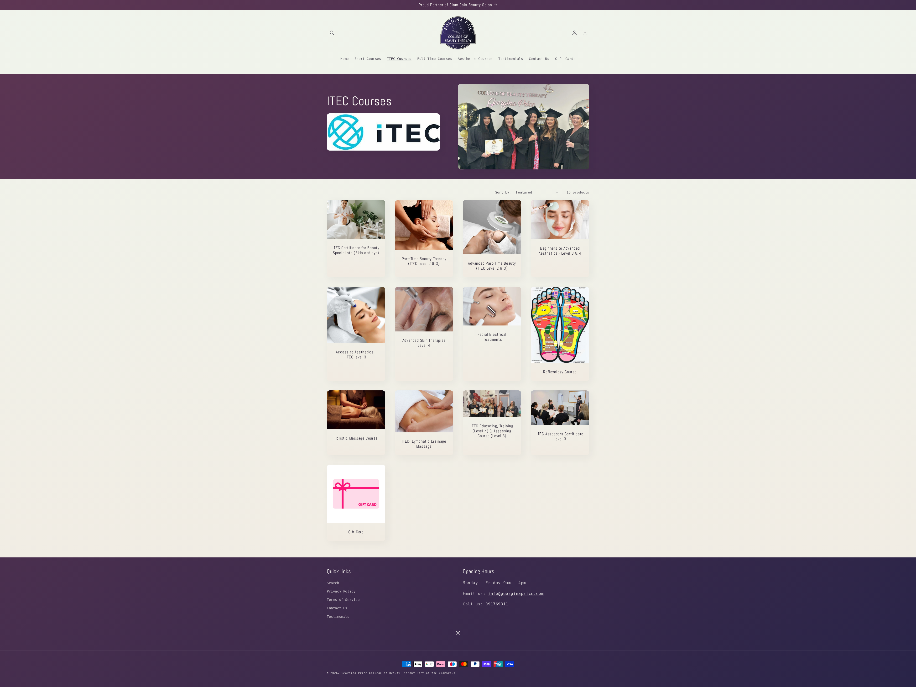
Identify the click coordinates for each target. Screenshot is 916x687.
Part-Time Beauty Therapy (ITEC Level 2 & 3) (424, 261)
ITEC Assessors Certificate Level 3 (559, 436)
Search (333, 583)
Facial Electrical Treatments (492, 337)
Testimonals (338, 616)
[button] (332, 33)
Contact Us (337, 608)
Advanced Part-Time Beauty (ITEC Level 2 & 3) (492, 266)
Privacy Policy (341, 591)
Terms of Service (343, 600)
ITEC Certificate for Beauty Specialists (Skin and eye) (356, 251)
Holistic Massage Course (356, 438)
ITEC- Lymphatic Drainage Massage (424, 444)
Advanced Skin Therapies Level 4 (424, 343)
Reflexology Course (560, 371)
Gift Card (356, 532)
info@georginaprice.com (516, 593)
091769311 (496, 604)
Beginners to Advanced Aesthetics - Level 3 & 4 (560, 251)
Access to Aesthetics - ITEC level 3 (356, 355)
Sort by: (503, 192)
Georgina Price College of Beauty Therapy (379, 673)
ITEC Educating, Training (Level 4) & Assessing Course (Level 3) (492, 430)
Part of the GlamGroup (436, 673)
